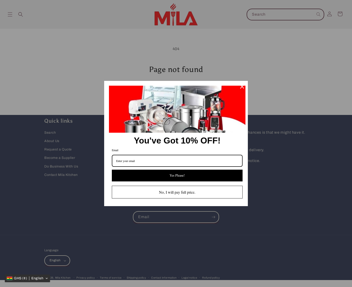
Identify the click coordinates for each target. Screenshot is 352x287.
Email (115, 150)
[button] (27, 278)
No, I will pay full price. (177, 192)
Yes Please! (177, 175)
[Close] (242, 86)
